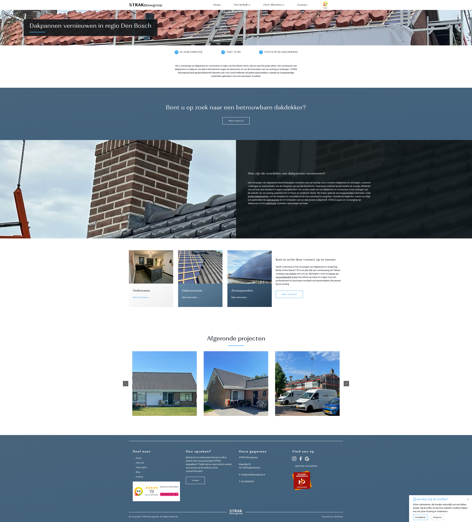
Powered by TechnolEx (332, 516)
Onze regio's (140, 467)
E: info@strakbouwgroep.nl (252, 474)
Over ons (138, 462)
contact (292, 273)
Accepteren (420, 517)
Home (217, 5)
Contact (302, 5)
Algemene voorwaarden (304, 466)
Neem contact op (236, 120)
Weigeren (437, 517)
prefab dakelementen (258, 196)
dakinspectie (272, 200)
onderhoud (270, 203)
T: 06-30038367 (246, 481)
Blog (136, 472)
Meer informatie (141, 297)
